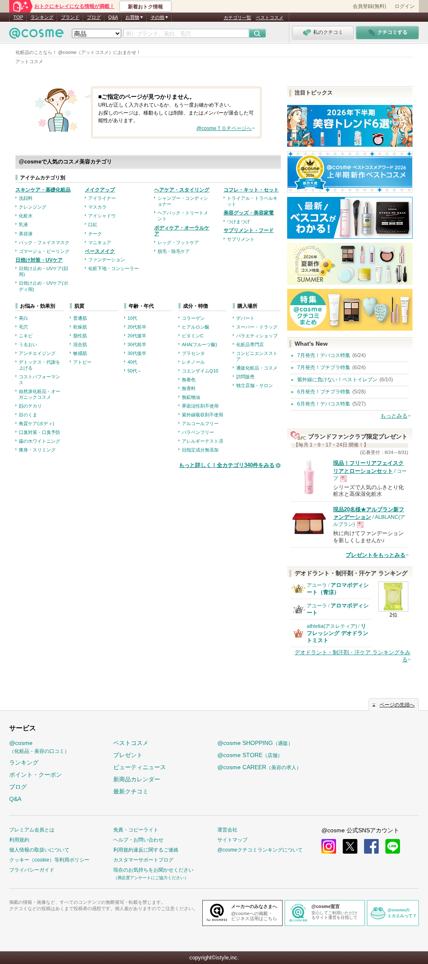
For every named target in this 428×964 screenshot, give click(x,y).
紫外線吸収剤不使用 (202, 414)
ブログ (94, 17)
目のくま (28, 414)
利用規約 (19, 840)
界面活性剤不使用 (200, 405)
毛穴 (23, 326)
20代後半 (136, 335)
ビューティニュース (139, 767)
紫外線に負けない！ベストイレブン (337, 380)
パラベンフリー (198, 432)
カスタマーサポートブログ (143, 860)
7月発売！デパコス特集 (323, 355)
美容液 (26, 233)
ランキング (42, 17)
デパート (245, 318)
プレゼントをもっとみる (375, 555)
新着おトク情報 (145, 7)
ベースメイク (100, 251)
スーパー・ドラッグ (257, 326)
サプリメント (241, 239)
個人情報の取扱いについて (39, 850)
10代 (132, 318)
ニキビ (26, 335)
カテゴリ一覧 (237, 17)
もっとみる (394, 416)
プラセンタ (193, 353)
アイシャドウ (102, 215)
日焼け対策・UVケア (39, 260)
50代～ (134, 370)
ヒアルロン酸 (195, 326)
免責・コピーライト (135, 830)
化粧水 (26, 215)
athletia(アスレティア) (332, 626)
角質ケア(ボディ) (36, 423)
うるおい (28, 344)
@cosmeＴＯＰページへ (224, 128)
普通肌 (80, 318)
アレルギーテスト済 (202, 441)
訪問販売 (245, 376)
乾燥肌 (80, 326)
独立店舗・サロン (254, 385)
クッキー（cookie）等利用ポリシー (49, 860)
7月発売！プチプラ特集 (323, 367)
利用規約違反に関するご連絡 (145, 850)
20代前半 (136, 326)
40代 (132, 362)
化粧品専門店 (250, 344)
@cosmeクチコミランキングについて (260, 850)
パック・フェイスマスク (44, 242)
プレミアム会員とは (31, 830)
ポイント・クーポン (35, 774)
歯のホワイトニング (39, 441)
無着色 (189, 379)
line (392, 846)
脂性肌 (80, 335)
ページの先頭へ (397, 705)
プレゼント (128, 755)
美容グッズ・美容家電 (249, 213)
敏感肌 (80, 353)
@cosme (39, 747)
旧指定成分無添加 (200, 449)
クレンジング (32, 206)
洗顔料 (26, 198)
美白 (23, 318)
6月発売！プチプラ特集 (323, 392)
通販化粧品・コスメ (257, 367)
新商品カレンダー (136, 779)
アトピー (82, 362)
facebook (371, 846)
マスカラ (97, 206)
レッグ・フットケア (178, 242)
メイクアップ (100, 190)
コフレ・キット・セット (251, 190)
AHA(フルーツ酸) (199, 344)
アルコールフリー (200, 423)
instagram (328, 846)
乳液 (23, 224)
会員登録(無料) (369, 6)
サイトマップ (232, 840)
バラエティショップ (257, 335)
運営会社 (227, 830)
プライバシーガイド (31, 870)
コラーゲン (193, 318)
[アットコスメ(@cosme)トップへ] (36, 35)
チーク (95, 233)
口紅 (92, 224)
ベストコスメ (269, 17)
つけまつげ (238, 221)
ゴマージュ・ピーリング (44, 251)
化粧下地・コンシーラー (113, 268)
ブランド (70, 17)
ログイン (405, 6)
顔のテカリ (30, 405)
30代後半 (136, 353)
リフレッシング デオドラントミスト (337, 633)
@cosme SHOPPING (255, 743)
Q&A (113, 17)
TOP (18, 17)
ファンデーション (106, 259)
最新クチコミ (130, 791)
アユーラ (317, 585)
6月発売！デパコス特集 (323, 404)
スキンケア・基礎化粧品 (43, 190)
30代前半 (136, 344)
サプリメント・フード (249, 230)
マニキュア (99, 242)
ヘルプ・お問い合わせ (138, 840)
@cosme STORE (250, 755)
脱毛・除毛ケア (174, 251)
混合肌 (80, 344)
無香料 (189, 388)
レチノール (193, 362)
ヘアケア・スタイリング (181, 190)
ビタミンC (193, 335)
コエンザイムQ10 (200, 370)
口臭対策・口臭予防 (39, 432)
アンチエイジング (37, 353)
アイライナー (102, 198)
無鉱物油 (191, 397)
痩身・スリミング (37, 449)
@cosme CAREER (259, 767)
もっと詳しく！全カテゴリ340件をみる (227, 465)
